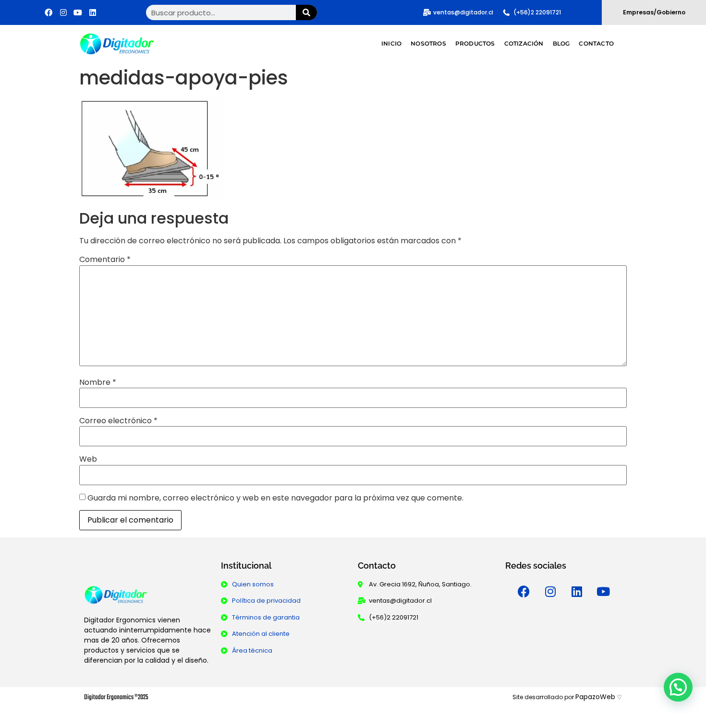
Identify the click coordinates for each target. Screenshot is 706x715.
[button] (678, 687)
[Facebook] (48, 12)
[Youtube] (78, 12)
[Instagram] (63, 12)
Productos (475, 43)
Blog (561, 43)
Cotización (524, 43)
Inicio (391, 43)
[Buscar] (306, 12)
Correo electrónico (118, 421)
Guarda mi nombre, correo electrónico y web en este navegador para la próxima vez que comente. (275, 498)
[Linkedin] (577, 592)
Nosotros (428, 43)
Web (88, 459)
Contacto (596, 43)
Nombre (97, 382)
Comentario (105, 259)
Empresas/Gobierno (654, 12)
